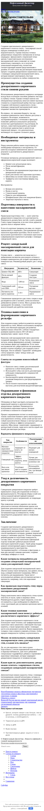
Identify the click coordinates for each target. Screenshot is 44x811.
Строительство (16, 760)
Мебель (13, 768)
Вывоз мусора (11, 729)
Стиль (12, 775)
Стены (13, 764)
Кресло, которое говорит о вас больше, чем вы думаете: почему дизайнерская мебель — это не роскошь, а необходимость (24, 715)
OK (31, 808)
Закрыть (4, 706)
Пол (12, 762)
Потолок (13, 771)
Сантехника (15, 766)
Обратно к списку (8, 698)
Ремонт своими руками (10, 11)
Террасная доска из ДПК (15, 721)
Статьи (13, 756)
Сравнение (10, 781)
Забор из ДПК (11, 725)
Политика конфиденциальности (14, 743)
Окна (12, 758)
